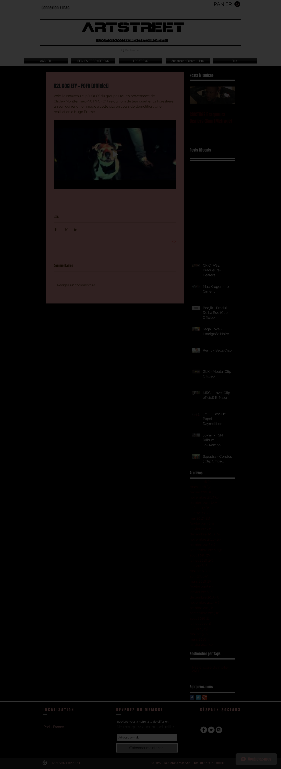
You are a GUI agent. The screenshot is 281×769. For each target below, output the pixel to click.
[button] (231, 351)
